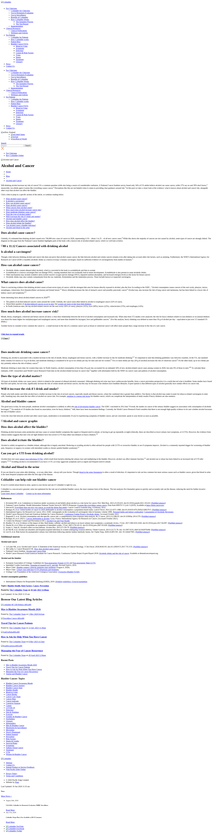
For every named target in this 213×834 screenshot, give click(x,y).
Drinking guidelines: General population (71, 582)
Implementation (17, 26)
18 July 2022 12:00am (40, 590)
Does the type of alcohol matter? (18, 214)
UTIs (8, 752)
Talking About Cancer (14, 748)
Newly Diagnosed (13, 732)
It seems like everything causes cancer (92, 505)
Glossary (19, 62)
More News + (6, 796)
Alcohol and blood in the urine (18, 228)
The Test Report (22, 24)
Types (18, 55)
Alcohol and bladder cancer (16, 219)
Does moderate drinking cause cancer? (21, 212)
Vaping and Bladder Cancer (16, 674)
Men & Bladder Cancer (15, 725)
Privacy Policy (11, 774)
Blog (8, 176)
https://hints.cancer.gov (155, 505)
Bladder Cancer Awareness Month (19, 683)
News (8, 64)
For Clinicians (11, 8)
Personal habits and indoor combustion (128, 512)
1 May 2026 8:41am (36, 614)
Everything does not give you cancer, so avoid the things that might (41, 507)
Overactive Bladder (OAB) (68, 572)
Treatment (20, 59)
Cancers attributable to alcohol (37, 519)
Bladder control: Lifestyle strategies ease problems (36, 567)
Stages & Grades (12, 741)
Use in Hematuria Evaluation (22, 13)
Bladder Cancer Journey (15, 686)
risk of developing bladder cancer (87, 407)
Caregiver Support (13, 703)
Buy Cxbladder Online (15, 155)
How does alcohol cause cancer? (47, 549)
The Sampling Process (24, 22)
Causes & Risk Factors (25, 53)
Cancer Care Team (13, 697)
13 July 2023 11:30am (37, 628)
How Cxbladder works (20, 39)
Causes (36, 586)
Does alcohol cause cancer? (16, 199)
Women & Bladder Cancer (16, 754)
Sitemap (9, 763)
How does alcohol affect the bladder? (20, 221)
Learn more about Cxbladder (12, 493)
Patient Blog (15, 42)
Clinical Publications (19, 31)
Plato (17, 782)
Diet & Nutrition (12, 712)
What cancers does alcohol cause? (19, 208)
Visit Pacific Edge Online (16, 769)
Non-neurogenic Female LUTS (56, 563)
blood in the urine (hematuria (90, 472)
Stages (18, 57)
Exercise (9, 714)
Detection (19, 51)
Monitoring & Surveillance (16, 728)
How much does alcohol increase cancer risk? (23, 210)
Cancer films (11, 699)
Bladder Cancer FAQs (19, 44)
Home (8, 172)
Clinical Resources (13, 28)
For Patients (10, 35)
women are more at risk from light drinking (74, 304)
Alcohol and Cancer (14, 181)
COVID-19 (10, 708)
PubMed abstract (158, 503)
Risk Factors (26, 586)
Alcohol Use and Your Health (58, 521)
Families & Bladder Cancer (16, 717)
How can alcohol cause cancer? (18, 203)
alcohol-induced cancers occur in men (39, 304)
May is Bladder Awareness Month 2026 (21, 665)
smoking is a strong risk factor (78, 396)
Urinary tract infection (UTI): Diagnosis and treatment (38, 570)
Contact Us (10, 66)
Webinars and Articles (19, 33)
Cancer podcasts (12, 701)
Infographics (11, 723)
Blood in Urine (21, 46)
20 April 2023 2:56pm (37, 655)
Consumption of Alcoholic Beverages (158, 512)
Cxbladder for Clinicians (20, 11)
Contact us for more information (38, 493)
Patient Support (12, 734)
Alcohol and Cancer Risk (36, 551)
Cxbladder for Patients (19, 37)
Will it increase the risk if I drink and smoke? (23, 216)
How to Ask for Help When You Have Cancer (24, 669)
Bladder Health (14, 586)
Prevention (44, 586)
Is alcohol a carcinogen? (15, 201)
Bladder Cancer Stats (14, 688)
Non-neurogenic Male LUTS (84, 563)
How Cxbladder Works (20, 20)
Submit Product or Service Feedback (20, 767)
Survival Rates (11, 743)
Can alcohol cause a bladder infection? (21, 225)
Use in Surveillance (18, 15)
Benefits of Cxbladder (19, 17)
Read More (10, 810)
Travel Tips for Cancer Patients (18, 667)
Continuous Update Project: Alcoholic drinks (81, 514)
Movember (10, 730)
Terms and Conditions (14, 776)
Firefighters (10, 719)
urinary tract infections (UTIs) (31, 459)
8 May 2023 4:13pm (36, 642)
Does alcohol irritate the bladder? (19, 223)
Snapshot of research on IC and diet (44, 565)
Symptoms (20, 48)
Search (3, 143)
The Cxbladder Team (19, 590)
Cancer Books (11, 694)
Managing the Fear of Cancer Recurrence (22, 672)
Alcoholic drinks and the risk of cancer (114, 553)
